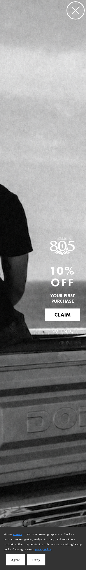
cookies (17, 534)
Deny (36, 560)
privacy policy (43, 549)
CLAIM (62, 314)
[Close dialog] (75, 10)
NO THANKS (62, 331)
